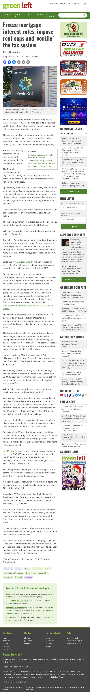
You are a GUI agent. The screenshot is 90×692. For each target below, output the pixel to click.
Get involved (49, 15)
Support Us (18, 15)
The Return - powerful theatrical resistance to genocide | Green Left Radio (73, 295)
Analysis (35, 56)
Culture (6, 646)
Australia (28, 577)
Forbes (6, 355)
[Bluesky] (14, 62)
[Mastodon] (4, 62)
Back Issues (8, 649)
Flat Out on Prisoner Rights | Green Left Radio (74, 303)
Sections (7, 14)
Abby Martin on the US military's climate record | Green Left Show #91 (72, 327)
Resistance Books (74, 641)
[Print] (19, 62)
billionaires (8, 577)
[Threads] (83, 395)
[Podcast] (65, 395)
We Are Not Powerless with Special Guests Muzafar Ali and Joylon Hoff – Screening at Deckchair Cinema (74, 172)
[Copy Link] (28, 62)
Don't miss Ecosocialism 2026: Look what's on (72, 373)
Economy (18, 569)
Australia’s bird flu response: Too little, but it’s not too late (73, 428)
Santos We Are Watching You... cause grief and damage (72, 150)
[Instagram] (73, 395)
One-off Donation (20, 601)
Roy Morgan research (13, 451)
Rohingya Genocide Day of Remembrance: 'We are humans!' (73, 353)
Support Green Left (72, 234)
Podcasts (28, 641)
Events (39, 14)
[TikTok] (70, 395)
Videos (27, 643)
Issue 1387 (24, 56)
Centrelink (18, 577)
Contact (49, 643)
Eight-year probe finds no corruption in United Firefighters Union (72, 418)
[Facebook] (9, 62)
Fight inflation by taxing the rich (41, 166)
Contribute (50, 641)
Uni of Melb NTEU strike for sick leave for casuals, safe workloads (73, 409)
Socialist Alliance (74, 643)
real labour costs (23, 261)
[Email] (23, 62)
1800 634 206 (26, 617)
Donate (76, 3)
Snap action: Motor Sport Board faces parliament (72, 139)
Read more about (15, 682)
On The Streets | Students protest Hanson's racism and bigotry (74, 318)
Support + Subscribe (61, 3)
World (5, 643)
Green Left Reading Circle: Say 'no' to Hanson (73, 160)
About (48, 638)
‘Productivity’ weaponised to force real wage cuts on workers (41, 161)
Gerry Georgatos (11, 52)
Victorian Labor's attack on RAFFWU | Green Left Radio (74, 310)
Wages (27, 569)
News (5, 638)
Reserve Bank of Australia (13, 573)
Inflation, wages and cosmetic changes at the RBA (40, 156)
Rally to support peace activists (71, 184)
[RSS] (86, 395)
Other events (73, 191)
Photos (27, 638)
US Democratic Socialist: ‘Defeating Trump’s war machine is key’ (72, 446)
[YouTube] (61, 395)
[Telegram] (76, 395)
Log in (84, 3)
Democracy (8, 569)
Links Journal (72, 638)
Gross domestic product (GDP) (37, 573)
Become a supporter (15, 607)
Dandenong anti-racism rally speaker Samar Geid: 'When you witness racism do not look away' (73, 364)
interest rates (37, 569)
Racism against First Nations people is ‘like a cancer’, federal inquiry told (74, 437)
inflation (48, 569)
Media (30, 14)
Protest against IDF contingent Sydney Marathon (70, 344)
